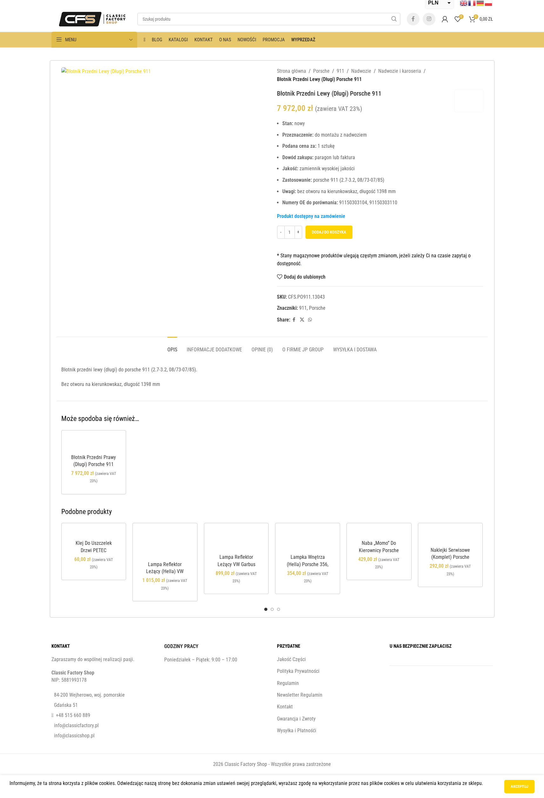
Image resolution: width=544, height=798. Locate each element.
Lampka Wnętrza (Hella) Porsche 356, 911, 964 (307, 564)
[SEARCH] (394, 19)
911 (340, 71)
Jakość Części (291, 659)
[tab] (172, 346)
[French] (472, 3)
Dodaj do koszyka (329, 232)
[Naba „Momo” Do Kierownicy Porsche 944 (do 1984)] (379, 533)
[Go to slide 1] (265, 609)
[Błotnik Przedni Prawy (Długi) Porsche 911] (94, 444)
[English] (464, 3)
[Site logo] (91, 19)
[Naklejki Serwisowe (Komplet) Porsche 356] (450, 537)
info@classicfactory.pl (76, 725)
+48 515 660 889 (73, 715)
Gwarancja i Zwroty (296, 719)
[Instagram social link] (429, 19)
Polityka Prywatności (298, 671)
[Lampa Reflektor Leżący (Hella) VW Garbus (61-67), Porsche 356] (165, 544)
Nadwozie (361, 71)
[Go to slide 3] (278, 609)
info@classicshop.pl (74, 736)
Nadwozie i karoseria (399, 71)
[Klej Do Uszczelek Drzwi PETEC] (94, 533)
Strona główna (291, 71)
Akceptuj (519, 786)
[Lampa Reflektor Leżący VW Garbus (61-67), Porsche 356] (236, 540)
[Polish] (489, 3)
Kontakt (285, 707)
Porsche (321, 71)
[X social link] (302, 319)
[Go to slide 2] (272, 609)
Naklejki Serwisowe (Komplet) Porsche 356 (450, 557)
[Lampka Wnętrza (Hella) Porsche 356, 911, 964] (307, 540)
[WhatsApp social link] (310, 319)
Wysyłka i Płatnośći (296, 730)
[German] (480, 3)
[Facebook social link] (413, 19)
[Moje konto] (445, 19)
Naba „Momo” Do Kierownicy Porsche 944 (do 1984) (379, 550)
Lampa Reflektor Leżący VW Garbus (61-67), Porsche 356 (236, 564)
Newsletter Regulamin (299, 695)
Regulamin (288, 683)
